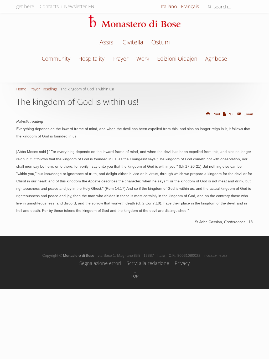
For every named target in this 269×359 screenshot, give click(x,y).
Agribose (216, 58)
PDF (231, 114)
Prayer (120, 58)
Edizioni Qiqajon (177, 58)
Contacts (49, 6)
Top (134, 276)
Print (216, 114)
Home (21, 88)
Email (247, 114)
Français (190, 6)
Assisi (107, 42)
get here (25, 6)
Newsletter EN (79, 6)
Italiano (169, 6)
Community (56, 58)
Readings (50, 88)
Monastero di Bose (79, 255)
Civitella (132, 42)
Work (142, 58)
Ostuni (160, 42)
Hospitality (91, 58)
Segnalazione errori (100, 263)
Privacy (182, 263)
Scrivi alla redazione (148, 263)
